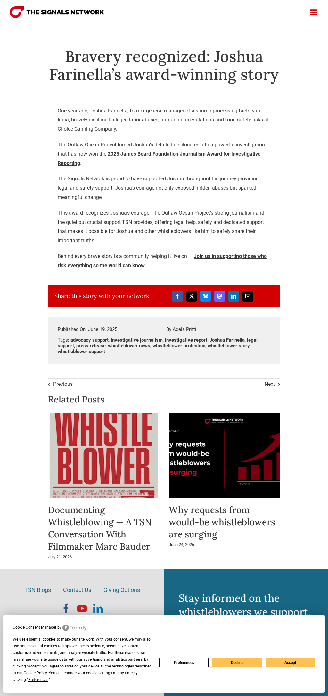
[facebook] (66, 608)
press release (91, 346)
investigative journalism (137, 340)
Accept (290, 662)
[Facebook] (177, 296)
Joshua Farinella (227, 340)
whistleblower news (129, 346)
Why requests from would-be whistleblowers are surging (222, 522)
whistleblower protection (178, 346)
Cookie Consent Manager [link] (34, 627)
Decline (237, 662)
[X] (191, 296)
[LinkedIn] (234, 296)
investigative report (186, 340)
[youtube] (82, 608)
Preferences (184, 662)
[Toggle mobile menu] (314, 12)
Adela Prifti (184, 329)
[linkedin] (98, 608)
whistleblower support (81, 351)
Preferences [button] (38, 679)
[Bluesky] (206, 296)
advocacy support (89, 340)
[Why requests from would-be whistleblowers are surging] (224, 416)
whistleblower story (229, 346)
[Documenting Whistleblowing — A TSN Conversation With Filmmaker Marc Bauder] (103, 416)
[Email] (248, 296)
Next (270, 384)
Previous (63, 384)
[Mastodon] (220, 296)
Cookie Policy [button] (35, 673)
